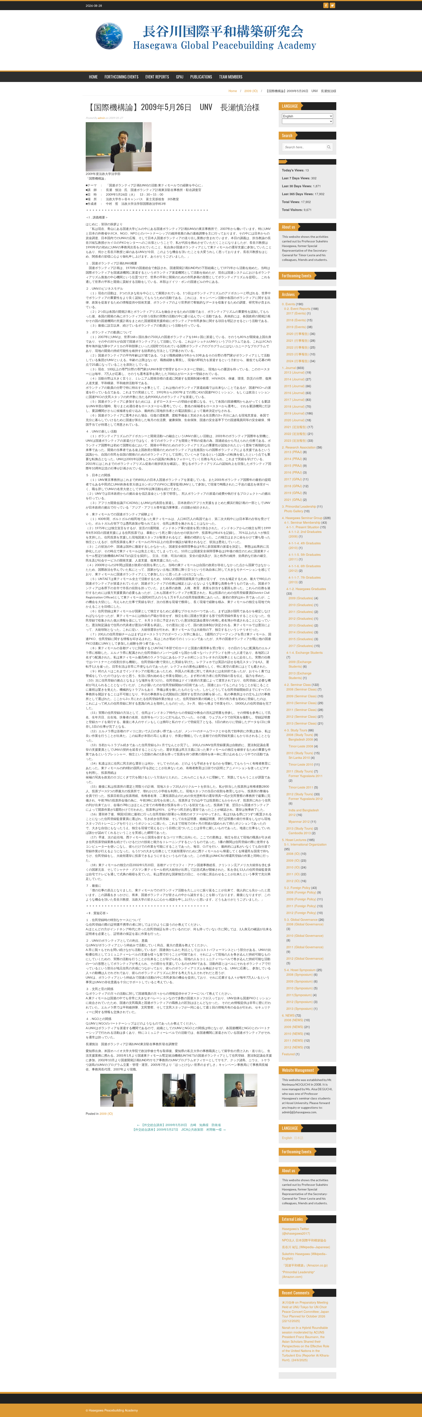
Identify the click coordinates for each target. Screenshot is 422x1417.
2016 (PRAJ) (293, 472)
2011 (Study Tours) (299, 771)
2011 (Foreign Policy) (301, 906)
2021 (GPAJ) (293, 499)
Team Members (230, 77)
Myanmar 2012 (299, 821)
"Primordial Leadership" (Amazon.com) (298, 1274)
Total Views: (291, 202)
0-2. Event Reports (297, 308)
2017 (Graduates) (301, 645)
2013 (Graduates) (301, 625)
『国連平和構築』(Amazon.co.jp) (305, 1265)
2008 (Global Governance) (305, 924)
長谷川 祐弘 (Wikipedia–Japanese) (306, 1247)
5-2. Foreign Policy (297, 887)
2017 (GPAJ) (293, 479)
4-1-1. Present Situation (302, 527)
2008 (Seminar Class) (301, 689)
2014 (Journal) (294, 379)
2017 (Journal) (294, 399)
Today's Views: (293, 170)
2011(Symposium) (299, 995)
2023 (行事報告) (297, 354)
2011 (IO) (293, 874)
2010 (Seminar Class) (301, 703)
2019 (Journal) (294, 413)
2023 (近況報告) (295, 440)
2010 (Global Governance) (305, 935)
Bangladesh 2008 (301, 739)
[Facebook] (326, 5)
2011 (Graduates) (301, 611)
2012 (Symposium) (299, 1001)
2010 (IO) (293, 867)
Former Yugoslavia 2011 (306, 776)
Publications (201, 77)
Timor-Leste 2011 (301, 787)
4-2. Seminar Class (297, 684)
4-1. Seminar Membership (302, 522)
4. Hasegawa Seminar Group (302, 518)
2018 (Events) (296, 320)
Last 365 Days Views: (298, 194)
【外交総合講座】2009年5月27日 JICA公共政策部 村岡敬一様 (179, 1129)
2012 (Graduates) (301, 618)
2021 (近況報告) (295, 427)
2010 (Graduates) (301, 605)
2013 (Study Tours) (299, 828)
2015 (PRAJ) (293, 465)
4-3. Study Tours (295, 730)
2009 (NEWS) (293, 1027)
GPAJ (179, 77)
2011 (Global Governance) (305, 947)
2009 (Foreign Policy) (301, 899)
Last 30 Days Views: (297, 186)
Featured (288, 1054)
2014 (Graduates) (301, 632)
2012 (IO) (293, 881)
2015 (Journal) (294, 386)
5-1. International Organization (305, 844)
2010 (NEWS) (293, 1033)
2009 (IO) (251, 91)
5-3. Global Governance (301, 919)
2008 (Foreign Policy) (301, 892)
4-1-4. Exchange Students (304, 652)
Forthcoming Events (121, 77)
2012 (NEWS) (293, 1047)
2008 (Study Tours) (299, 734)
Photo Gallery (293, 511)
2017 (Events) (296, 313)
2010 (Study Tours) (299, 753)
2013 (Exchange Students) (300, 675)
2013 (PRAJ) (293, 452)
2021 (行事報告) (297, 340)
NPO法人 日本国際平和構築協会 (304, 1240)
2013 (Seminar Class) (301, 723)
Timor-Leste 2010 (301, 764)
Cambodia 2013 (300, 833)
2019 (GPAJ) (293, 492)
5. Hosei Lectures (294, 839)
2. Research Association (299, 447)
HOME (93, 77)
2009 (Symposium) (299, 981)
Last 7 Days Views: (296, 178)
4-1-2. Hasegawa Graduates (306, 589)
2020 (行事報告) (297, 333)
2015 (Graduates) (301, 639)
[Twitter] (332, 5)
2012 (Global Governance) (305, 958)
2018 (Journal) (294, 406)
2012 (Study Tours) (299, 794)
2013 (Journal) (294, 372)
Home (233, 91)
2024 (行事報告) (297, 361)
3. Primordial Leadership (299, 506)
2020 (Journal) (294, 420)
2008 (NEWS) (293, 1020)
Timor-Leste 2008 (301, 746)
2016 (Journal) (294, 393)
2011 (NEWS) (293, 1040)
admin (101, 118)
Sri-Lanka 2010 (299, 757)
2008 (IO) (293, 853)
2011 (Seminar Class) (301, 709)
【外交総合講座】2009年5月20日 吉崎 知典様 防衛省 (179, 1125)
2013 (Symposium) (299, 1008)
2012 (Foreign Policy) (301, 912)
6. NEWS (288, 1015)
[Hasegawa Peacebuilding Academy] (209, 40)
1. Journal (289, 367)
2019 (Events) (296, 327)
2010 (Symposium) (299, 988)
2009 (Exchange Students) (300, 664)
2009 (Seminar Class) (301, 696)
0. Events (288, 304)
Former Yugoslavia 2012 (306, 798)
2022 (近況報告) (295, 433)
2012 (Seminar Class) (301, 716)
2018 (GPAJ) (293, 486)
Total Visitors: (293, 209)
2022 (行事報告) (297, 347)
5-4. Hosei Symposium (300, 970)
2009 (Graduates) (301, 598)
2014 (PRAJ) (293, 458)
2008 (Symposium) (299, 974)
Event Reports (157, 77)
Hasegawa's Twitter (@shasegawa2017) (296, 1230)
